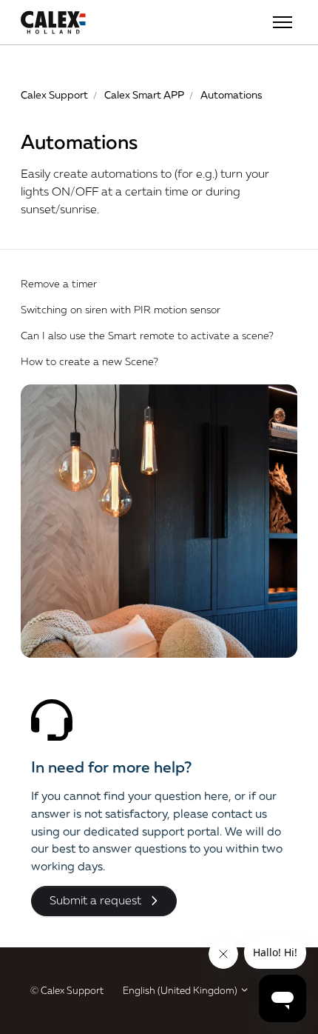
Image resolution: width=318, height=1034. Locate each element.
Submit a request (95, 900)
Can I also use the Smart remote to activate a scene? (147, 335)
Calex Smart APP (144, 94)
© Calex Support (67, 990)
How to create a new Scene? (89, 361)
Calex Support (54, 94)
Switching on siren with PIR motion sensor (120, 309)
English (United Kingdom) (181, 990)
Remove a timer (59, 283)
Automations (231, 94)
